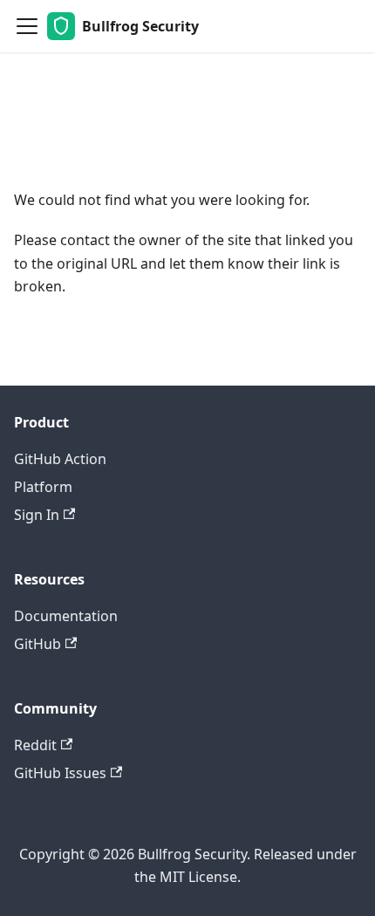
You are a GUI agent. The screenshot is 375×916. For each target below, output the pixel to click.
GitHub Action (60, 458)
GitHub (37, 643)
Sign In (36, 514)
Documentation (66, 615)
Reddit (35, 745)
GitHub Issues (60, 773)
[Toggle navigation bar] (27, 26)
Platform (43, 486)
